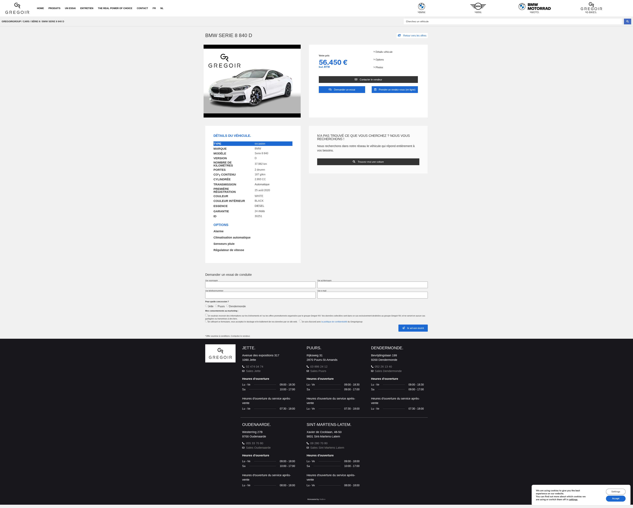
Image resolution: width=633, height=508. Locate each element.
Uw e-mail (321, 291)
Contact (142, 8)
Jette (210, 306)
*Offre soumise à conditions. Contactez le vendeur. (228, 336)
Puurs (221, 306)
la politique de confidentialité (334, 322)
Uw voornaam (211, 281)
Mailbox (322, 499)
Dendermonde (237, 306)
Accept (615, 498)
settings (573, 499)
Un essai (70, 8)
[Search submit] (627, 21)
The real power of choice (115, 8)
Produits (54, 8)
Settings (615, 491)
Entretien (86, 8)
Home (40, 8)
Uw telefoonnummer (214, 291)
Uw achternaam (324, 281)
